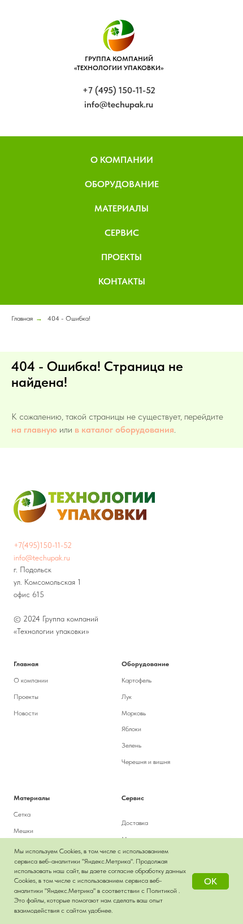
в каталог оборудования (124, 429)
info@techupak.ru (118, 104)
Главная (22, 318)
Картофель (136, 680)
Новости (26, 713)
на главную (34, 429)
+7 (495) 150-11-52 (119, 90)
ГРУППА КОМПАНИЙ (119, 59)
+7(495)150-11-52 (43, 545)
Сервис (122, 232)
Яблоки (131, 729)
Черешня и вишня (146, 762)
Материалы (121, 208)
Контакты (121, 281)
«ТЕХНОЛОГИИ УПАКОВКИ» (119, 68)
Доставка (135, 823)
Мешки (23, 831)
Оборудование (122, 184)
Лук (127, 697)
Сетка (22, 814)
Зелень (131, 745)
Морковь (134, 713)
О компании (31, 680)
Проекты (121, 257)
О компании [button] (121, 159)
